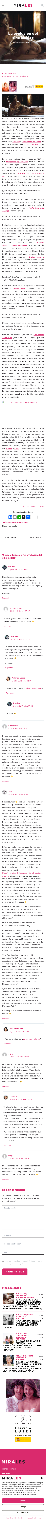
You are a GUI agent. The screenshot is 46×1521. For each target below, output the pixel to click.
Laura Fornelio (37, 506)
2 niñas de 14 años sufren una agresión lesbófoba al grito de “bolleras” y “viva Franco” (22, 1345)
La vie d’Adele (31, 145)
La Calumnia (22, 173)
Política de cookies (11, 1518)
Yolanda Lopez (18, 678)
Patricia (11, 567)
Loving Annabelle (18, 245)
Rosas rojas (19, 289)
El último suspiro (36, 257)
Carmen (13, 1096)
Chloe (16, 449)
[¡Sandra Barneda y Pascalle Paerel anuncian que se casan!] (8, 1319)
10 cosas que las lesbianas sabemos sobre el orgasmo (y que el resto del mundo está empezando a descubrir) (22, 1304)
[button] (43, 1478)
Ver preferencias (23, 1513)
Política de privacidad (25, 1518)
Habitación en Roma (31, 142)
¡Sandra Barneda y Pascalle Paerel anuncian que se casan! (22, 1324)
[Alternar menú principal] (2, 5)
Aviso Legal (37, 1518)
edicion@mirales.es (34, 688)
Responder (6, 598)
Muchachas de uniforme (17, 162)
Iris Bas (26, 506)
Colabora (6, 1473)
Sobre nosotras (9, 1469)
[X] (23, 517)
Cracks (9, 449)
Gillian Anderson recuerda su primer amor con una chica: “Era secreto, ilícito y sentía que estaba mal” (22, 1366)
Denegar (23, 1507)
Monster (16, 142)
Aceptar (23, 1501)
